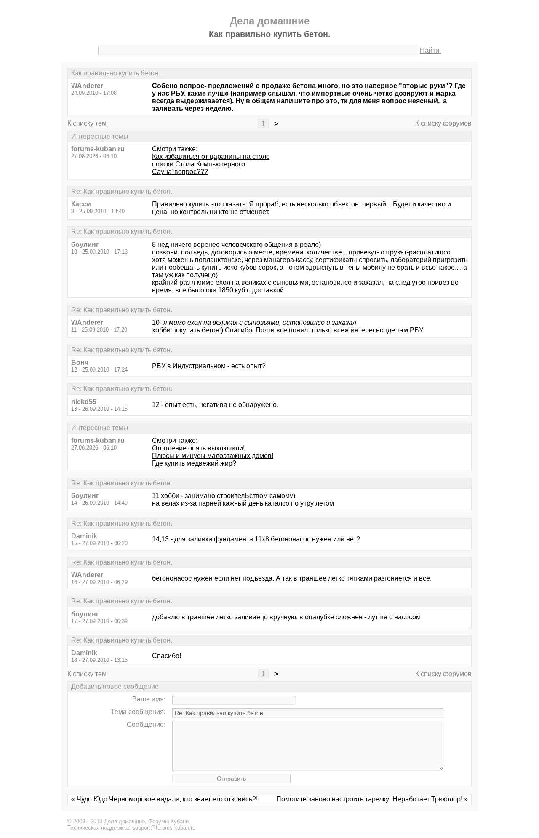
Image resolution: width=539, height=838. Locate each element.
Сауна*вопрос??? (180, 171)
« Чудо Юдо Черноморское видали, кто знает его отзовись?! (164, 799)
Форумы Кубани (168, 821)
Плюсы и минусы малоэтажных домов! (212, 455)
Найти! (430, 50)
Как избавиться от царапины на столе (211, 156)
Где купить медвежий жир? (194, 463)
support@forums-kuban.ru (163, 828)
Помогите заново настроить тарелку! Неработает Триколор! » (372, 799)
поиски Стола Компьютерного (198, 164)
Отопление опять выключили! (198, 448)
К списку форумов (443, 123)
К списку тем (87, 123)
